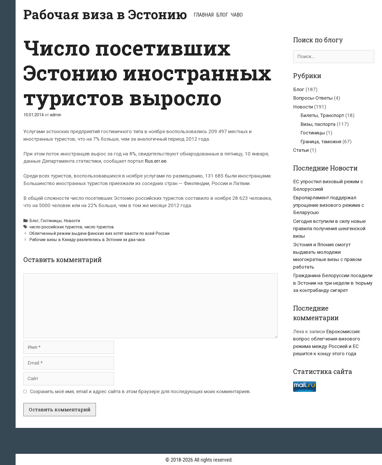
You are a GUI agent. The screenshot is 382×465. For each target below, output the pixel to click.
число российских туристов (55, 226)
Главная (204, 15)
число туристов (99, 226)
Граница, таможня (320, 142)
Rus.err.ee (155, 161)
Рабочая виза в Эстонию (105, 14)
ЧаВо (237, 15)
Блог (222, 15)
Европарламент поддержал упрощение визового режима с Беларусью (328, 205)
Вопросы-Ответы (313, 98)
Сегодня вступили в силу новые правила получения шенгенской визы (329, 228)
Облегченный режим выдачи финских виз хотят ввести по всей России (99, 233)
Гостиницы (51, 220)
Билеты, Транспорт (322, 115)
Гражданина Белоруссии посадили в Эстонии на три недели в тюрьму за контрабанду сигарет (332, 282)
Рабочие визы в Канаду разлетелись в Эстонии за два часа (87, 239)
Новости (72, 220)
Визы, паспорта (317, 124)
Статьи (301, 150)
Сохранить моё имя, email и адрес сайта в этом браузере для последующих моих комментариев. (140, 391)
